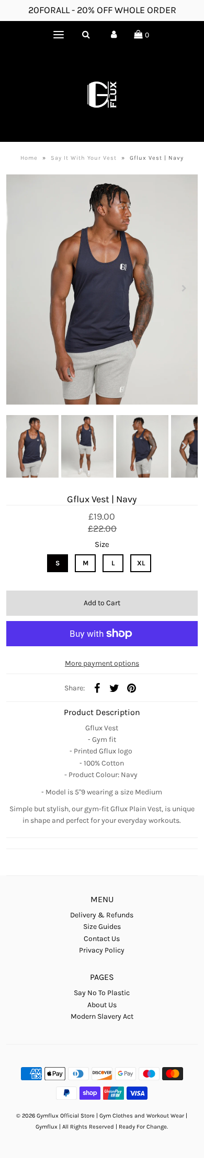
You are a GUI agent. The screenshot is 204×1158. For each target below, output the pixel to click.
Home (29, 157)
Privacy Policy (101, 950)
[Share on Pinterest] (131, 688)
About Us (102, 1004)
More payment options (102, 663)
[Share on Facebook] (97, 688)
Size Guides (102, 926)
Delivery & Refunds (101, 915)
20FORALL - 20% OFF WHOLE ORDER (102, 10)
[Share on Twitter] (114, 688)
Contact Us (102, 938)
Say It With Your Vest (84, 157)
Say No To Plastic (102, 992)
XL (141, 563)
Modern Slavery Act (102, 1016)
